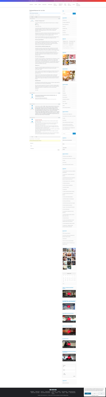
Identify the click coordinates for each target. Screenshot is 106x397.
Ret (94, 393)
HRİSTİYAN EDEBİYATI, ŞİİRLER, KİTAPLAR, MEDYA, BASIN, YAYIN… (68, 215)
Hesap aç (52, 392)
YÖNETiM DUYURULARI (66, 183)
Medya (64, 30)
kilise (64, 46)
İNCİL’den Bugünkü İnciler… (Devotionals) (68, 181)
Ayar (101, 393)
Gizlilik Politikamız (94, 395)
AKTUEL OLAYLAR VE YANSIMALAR (68, 185)
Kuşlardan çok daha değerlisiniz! (67, 156)
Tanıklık (64, 32)
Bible (65, 41)
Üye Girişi (56, 392)
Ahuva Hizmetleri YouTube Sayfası (45, 392)
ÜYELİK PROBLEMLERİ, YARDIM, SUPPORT (68, 223)
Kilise (64, 26)
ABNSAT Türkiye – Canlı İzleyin (35, 392)
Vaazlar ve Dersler (65, 34)
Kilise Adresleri (65, 97)
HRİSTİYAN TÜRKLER (66, 187)
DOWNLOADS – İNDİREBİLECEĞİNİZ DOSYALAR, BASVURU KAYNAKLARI (68, 226)
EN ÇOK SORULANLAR (66, 209)
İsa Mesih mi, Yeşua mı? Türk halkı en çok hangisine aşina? (68, 243)
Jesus (71, 44)
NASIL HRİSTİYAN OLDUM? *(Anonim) (68, 122)
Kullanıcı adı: (31, 143)
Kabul (88, 393)
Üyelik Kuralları (37, 391)
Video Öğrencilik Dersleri (71, 391)
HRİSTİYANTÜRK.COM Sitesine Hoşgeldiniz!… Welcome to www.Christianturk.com (69, 178)
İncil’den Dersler (54, 391)
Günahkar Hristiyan (65, 44)
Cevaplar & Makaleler (66, 22)
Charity (72, 41)
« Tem (63, 283)
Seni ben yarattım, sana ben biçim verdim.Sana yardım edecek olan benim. (68, 125)
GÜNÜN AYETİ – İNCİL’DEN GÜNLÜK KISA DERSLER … (68, 175)
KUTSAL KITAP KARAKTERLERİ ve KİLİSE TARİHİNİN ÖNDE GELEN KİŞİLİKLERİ (68, 221)
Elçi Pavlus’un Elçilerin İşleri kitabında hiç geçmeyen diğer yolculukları (68, 236)
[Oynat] (63, 296)
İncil (70, 46)
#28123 (59, 117)
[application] (69, 293)
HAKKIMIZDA (32, 391)
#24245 (59, 18)
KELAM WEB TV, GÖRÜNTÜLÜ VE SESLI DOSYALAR (68, 212)
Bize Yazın (97, 395)
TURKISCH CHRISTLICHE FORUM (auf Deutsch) (68, 194)
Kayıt (60, 392)
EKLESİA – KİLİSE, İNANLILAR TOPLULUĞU (68, 207)
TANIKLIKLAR (65, 95)
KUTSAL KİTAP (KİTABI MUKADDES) (68, 196)
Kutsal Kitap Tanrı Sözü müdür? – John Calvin (69, 116)
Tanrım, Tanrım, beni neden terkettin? (68, 240)
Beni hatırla (32, 148)
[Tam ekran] (74, 296)
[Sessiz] (73, 296)
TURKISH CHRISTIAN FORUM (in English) (68, 191)
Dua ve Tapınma (65, 24)
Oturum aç (64, 149)
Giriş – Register (65, 103)
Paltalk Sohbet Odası (72, 392)
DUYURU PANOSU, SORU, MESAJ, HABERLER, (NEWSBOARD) (69, 172)
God (71, 43)
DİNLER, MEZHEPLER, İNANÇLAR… (67, 205)
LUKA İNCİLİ (64, 120)
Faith (65, 43)
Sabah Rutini (65, 238)
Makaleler (64, 28)
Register (63, 392)
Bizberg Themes (66, 395)
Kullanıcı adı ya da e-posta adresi (67, 140)
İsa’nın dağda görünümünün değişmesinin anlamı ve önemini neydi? (69, 128)
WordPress (58, 395)
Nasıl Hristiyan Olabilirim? (66, 107)
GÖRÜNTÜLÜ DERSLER (66, 99)
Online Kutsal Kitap (64, 391)
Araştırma (64, 20)
